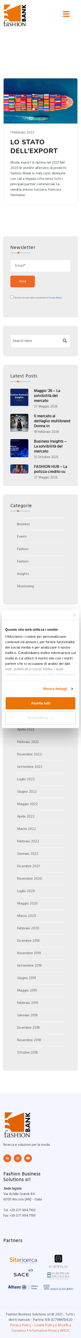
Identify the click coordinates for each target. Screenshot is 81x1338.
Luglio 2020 (26, 891)
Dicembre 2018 (28, 1028)
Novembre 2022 (29, 754)
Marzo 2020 (26, 916)
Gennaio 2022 (27, 854)
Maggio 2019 (27, 991)
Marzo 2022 (26, 829)
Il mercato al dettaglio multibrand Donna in (52, 421)
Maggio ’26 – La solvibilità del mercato (47, 396)
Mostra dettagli (55, 689)
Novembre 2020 (29, 879)
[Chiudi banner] (74, 614)
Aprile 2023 (25, 730)
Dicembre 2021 (28, 866)
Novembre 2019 (29, 953)
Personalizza (38, 718)
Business (23, 524)
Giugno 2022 (27, 792)
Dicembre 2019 (28, 941)
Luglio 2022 (26, 779)
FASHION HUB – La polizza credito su (50, 469)
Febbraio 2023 (28, 742)
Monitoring (25, 586)
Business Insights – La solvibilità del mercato (50, 446)
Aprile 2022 (26, 817)
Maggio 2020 (27, 904)
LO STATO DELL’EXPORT (34, 146)
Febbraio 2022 (28, 841)
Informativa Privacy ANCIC (49, 1331)
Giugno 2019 (26, 978)
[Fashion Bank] (14, 15)
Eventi (22, 537)
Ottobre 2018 (27, 1053)
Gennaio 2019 (27, 1015)
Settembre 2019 (29, 966)
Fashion (22, 549)
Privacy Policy (55, 298)
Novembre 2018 (29, 1040)
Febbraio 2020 (28, 928)
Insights (23, 574)
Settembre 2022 (30, 767)
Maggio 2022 (27, 804)
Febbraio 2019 (27, 1003)
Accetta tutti (40, 703)
